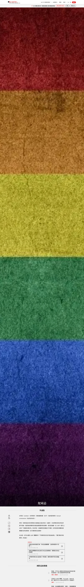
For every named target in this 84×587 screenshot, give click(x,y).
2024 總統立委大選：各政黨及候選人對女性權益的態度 (44, 5)
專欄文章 (73, 5)
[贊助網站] (9, 518)
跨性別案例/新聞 (60, 5)
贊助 (74, 2)
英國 (53, 574)
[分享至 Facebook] (9, 529)
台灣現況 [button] (55, 2)
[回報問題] (9, 516)
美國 (53, 582)
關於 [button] (64, 2)
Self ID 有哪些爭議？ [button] (46, 2)
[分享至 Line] (9, 532)
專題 (67, 5)
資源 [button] (60, 2)
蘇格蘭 (56, 574)
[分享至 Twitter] (9, 526)
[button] (9, 523)
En (68, 2)
